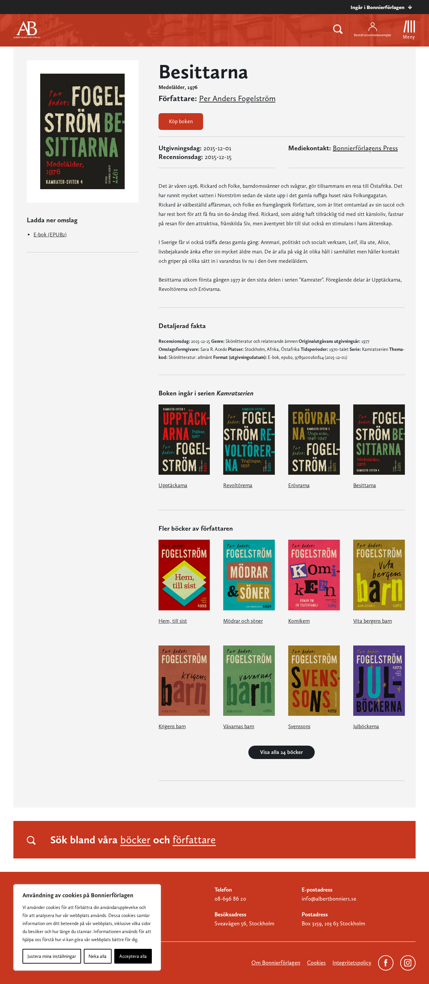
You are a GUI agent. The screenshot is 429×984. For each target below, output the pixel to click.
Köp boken (181, 121)
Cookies (316, 962)
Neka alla (97, 956)
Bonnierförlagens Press (365, 148)
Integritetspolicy (351, 962)
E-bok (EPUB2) (50, 234)
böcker (135, 839)
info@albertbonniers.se (329, 898)
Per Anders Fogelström (237, 98)
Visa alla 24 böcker (281, 752)
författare (194, 839)
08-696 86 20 (230, 898)
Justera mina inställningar (51, 956)
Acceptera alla (133, 956)
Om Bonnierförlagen (275, 962)
